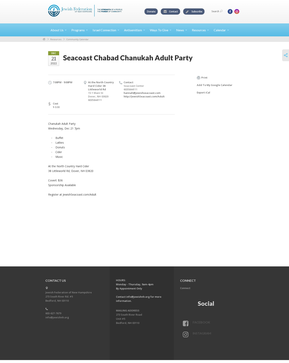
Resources (55, 39)
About (57, 30)
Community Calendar (77, 39)
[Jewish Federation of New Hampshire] (85, 11)
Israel (104, 30)
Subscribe (196, 11)
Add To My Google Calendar (214, 85)
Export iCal (203, 92)
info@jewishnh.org (57, 317)
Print (204, 77)
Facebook (201, 322)
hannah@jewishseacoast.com (142, 93)
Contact (173, 11)
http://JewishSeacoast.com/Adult (144, 96)
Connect (185, 288)
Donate (151, 11)
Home (44, 39)
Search (215, 11)
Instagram (202, 333)
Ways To (159, 30)
